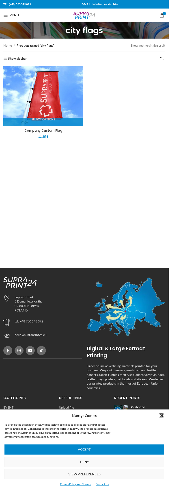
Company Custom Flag (43, 130)
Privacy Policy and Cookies (75, 484)
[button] (162, 415)
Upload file (66, 407)
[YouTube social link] (30, 350)
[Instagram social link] (19, 350)
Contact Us (102, 484)
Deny (84, 462)
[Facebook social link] (7, 350)
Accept (84, 449)
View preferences (84, 474)
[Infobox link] (42, 336)
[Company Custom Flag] (43, 96)
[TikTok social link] (41, 350)
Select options (43, 119)
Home (7, 45)
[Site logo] (84, 15)
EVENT (8, 407)
